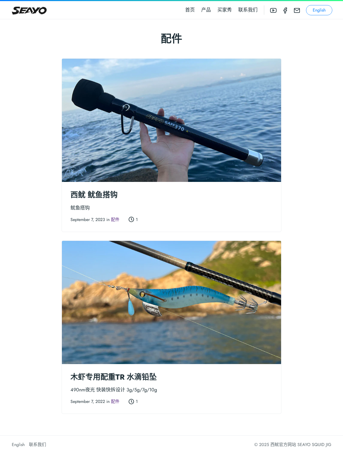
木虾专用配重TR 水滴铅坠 (113, 377)
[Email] (297, 10)
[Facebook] (285, 10)
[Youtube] (273, 10)
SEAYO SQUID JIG (314, 444)
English (18, 444)
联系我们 (248, 9)
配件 (115, 219)
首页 (190, 9)
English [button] (319, 10)
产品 (206, 9)
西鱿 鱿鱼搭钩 (94, 194)
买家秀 (224, 9)
